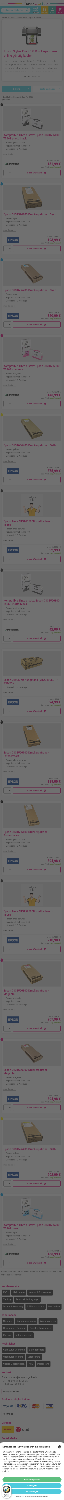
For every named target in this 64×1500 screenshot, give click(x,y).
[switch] (6, 1495)
